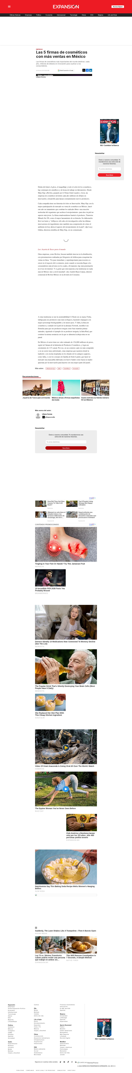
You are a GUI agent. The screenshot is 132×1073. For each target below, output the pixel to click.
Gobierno (11, 1027)
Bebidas (63, 1045)
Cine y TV (37, 1027)
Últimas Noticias (15, 15)
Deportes (37, 1025)
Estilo (36, 1021)
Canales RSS (61, 1070)
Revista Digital (118, 7)
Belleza (10, 1051)
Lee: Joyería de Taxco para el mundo (52, 249)
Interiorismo (38, 1043)
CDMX (10, 1032)
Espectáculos (12, 1043)
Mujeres (100, 15)
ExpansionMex (73, 1062)
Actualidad (63, 1016)
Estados (11, 1034)
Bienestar (63, 1051)
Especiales (64, 1021)
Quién (10, 1042)
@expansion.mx (68, 1061)
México (10, 1029)
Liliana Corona (47, 414)
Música (36, 1028)
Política (38, 15)
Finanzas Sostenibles (67, 1004)
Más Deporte (64, 1034)
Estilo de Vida (65, 1053)
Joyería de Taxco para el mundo (36, 398)
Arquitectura (38, 1041)
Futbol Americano (66, 1030)
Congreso (11, 1030)
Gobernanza (38, 1053)
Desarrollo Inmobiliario (42, 1038)
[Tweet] (83, 70)
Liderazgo (63, 1017)
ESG (91, 15)
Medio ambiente (39, 1049)
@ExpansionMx (50, 417)
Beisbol (62, 1028)
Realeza (11, 1045)
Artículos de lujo (50, 368)
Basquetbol (64, 1032)
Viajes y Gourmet (14, 1053)
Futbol (62, 1027)
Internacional (61, 15)
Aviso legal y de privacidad (45, 1070)
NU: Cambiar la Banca (109, 145)
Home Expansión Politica (16, 1008)
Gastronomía (64, 1043)
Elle (35, 1008)
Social (36, 1051)
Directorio (71, 1070)
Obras (84, 15)
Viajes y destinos (66, 1047)
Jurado (62, 1054)
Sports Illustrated (65, 1025)
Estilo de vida (39, 1016)
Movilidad (37, 1054)
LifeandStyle (12, 1021)
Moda (10, 1049)
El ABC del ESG (65, 1008)
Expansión (11, 1005)
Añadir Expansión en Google (66, 70)
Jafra (59, 368)
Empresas (28, 15)
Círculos (11, 1047)
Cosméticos (67, 368)
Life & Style (38, 1019)
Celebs (36, 1014)
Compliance (30, 1070)
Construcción (38, 1036)
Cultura (36, 1004)
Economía (49, 15)
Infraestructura (39, 1040)
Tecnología (73, 15)
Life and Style (112, 15)
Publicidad (20, 1070)
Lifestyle (63, 1036)
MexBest (63, 1042)
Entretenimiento (39, 1023)
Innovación (76, 368)
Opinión (10, 1036)
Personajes (64, 1049)
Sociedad (11, 1038)
